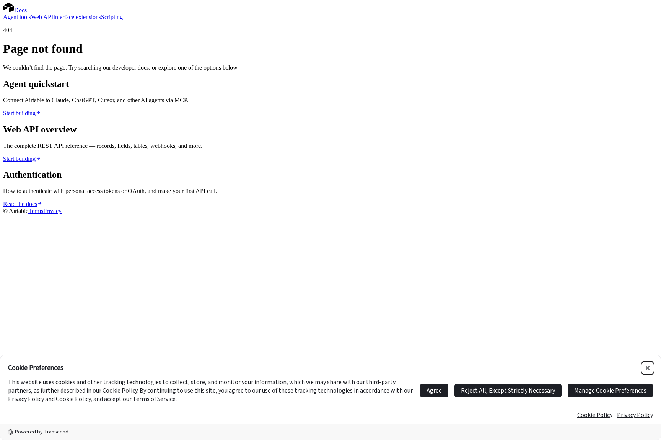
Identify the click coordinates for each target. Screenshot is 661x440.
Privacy (52, 211)
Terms (35, 211)
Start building (19, 113)
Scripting (112, 17)
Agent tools (17, 17)
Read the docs (20, 204)
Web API (42, 17)
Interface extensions (77, 17)
